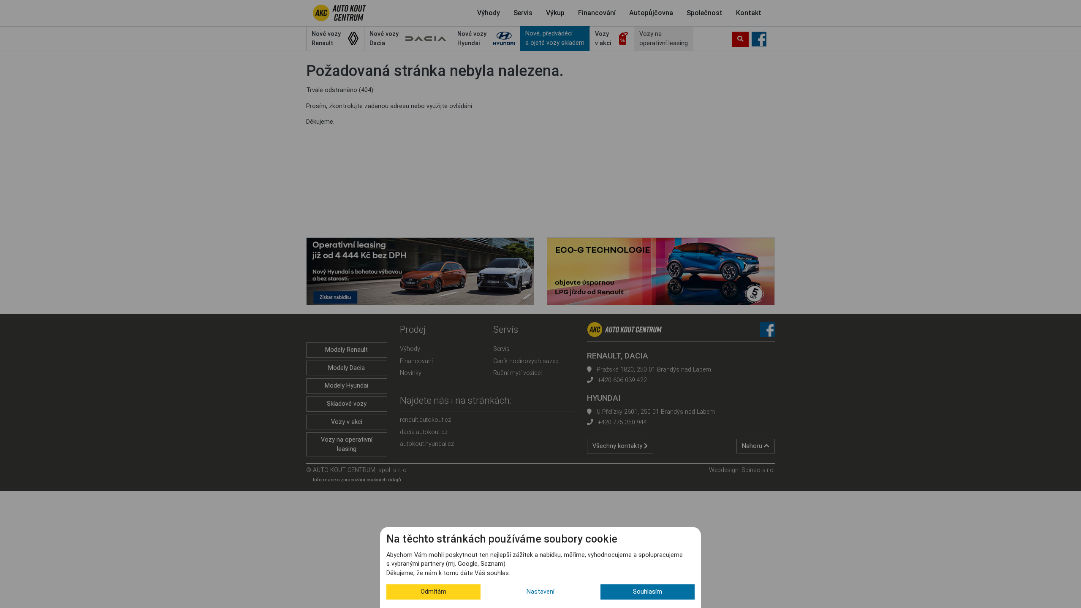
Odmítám (433, 591)
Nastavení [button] (540, 591)
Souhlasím (647, 591)
